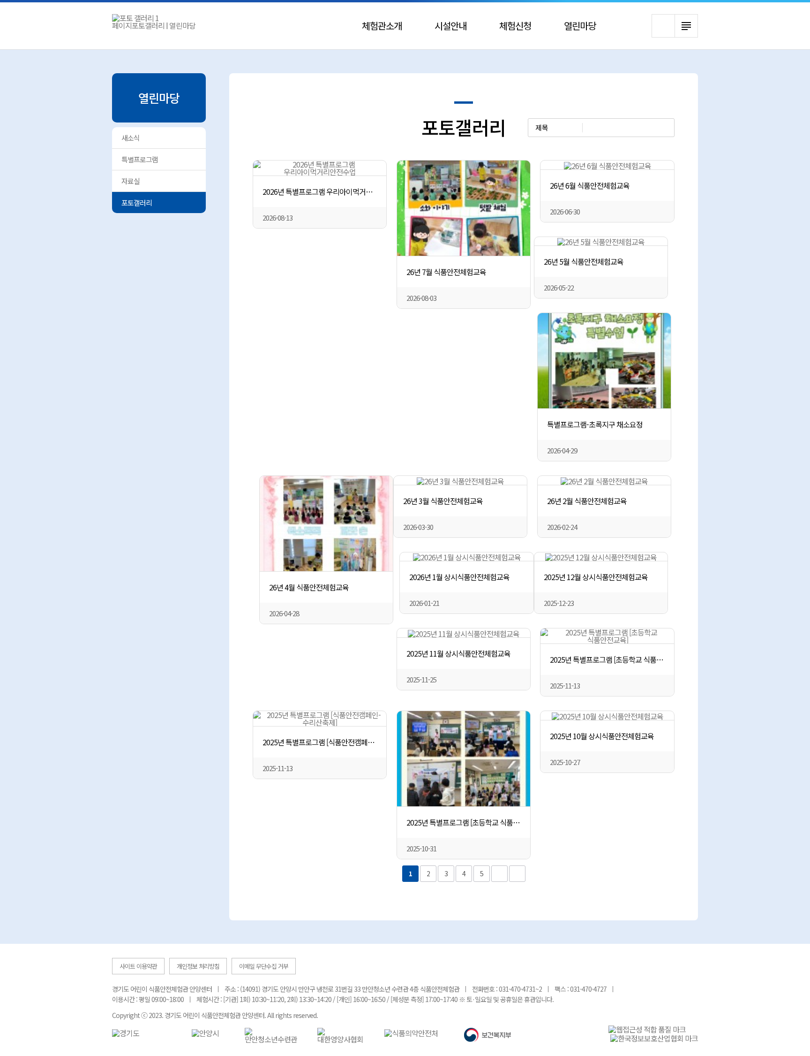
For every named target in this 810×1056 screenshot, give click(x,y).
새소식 (130, 138)
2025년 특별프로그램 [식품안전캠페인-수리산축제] (324, 742)
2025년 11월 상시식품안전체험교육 (458, 653)
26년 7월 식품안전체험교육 (446, 271)
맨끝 (517, 873)
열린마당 (580, 25)
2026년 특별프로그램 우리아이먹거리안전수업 (324, 191)
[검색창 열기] (663, 26)
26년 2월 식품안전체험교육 (587, 500)
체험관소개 (382, 25)
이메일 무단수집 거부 (263, 966)
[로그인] (622, 26)
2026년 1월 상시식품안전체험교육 (459, 576)
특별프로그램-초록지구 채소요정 (595, 424)
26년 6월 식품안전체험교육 (590, 185)
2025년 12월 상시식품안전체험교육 (596, 576)
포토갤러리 (136, 202)
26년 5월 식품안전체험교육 (583, 261)
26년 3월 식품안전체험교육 (443, 500)
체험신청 (515, 25)
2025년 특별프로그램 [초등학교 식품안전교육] (612, 659)
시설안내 (450, 25)
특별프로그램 (139, 159)
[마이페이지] (636, 26)
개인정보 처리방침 (198, 966)
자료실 (130, 181)
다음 (499, 873)
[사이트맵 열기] (686, 26)
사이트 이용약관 (138, 966)
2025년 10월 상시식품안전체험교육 (602, 736)
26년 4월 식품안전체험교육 (309, 587)
